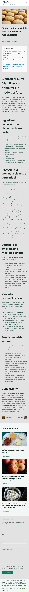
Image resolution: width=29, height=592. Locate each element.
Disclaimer (23, 588)
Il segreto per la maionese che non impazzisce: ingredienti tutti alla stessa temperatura (13, 450)
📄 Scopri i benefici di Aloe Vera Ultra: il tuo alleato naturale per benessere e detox (14, 60)
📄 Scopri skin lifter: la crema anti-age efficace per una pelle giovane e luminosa (14, 53)
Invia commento (7, 572)
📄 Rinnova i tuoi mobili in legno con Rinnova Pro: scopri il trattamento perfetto (13, 66)
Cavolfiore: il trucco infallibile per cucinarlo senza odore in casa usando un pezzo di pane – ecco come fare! (14, 505)
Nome (4, 527)
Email (3, 534)
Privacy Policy (5, 590)
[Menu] (26, 3)
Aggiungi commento (7, 549)
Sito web (4, 542)
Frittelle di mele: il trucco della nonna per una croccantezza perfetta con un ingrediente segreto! (13, 478)
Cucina (15, 41)
